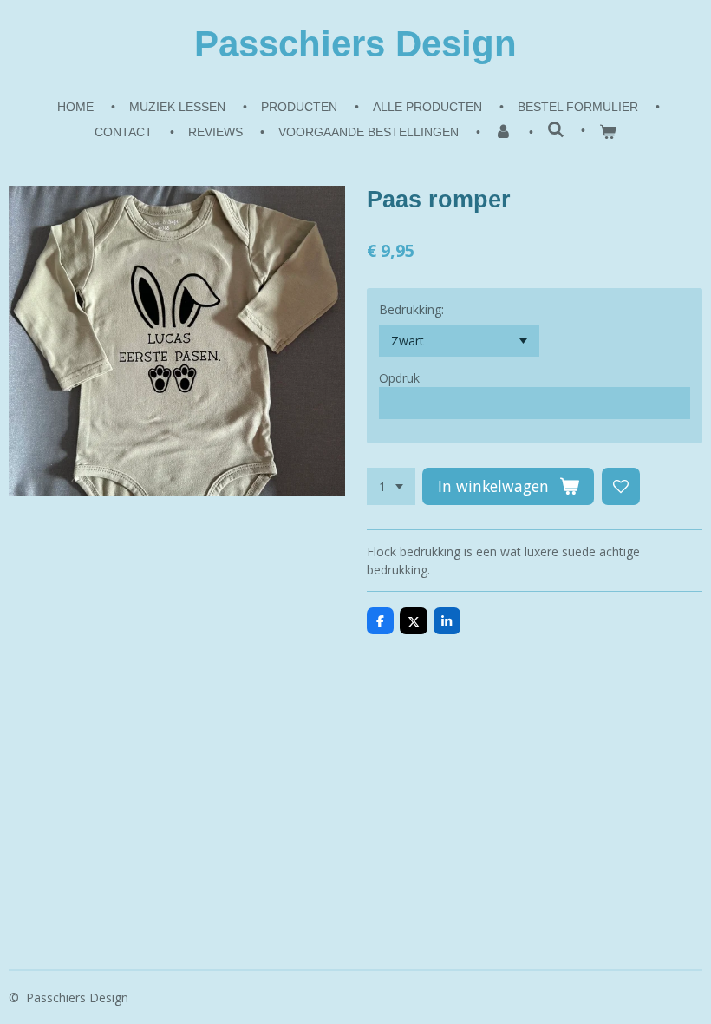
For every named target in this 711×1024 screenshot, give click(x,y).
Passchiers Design (355, 43)
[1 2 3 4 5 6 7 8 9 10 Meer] (391, 487)
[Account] (503, 132)
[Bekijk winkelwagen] (608, 132)
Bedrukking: (411, 309)
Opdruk (399, 378)
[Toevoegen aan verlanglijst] (621, 487)
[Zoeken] (556, 130)
